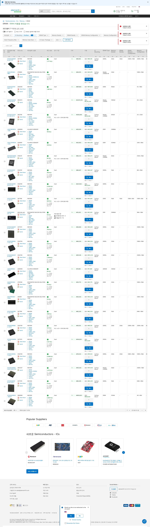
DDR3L (30, 62)
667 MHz (31, 305)
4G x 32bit (31, 106)
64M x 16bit (32, 317)
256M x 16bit (32, 65)
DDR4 (30, 90)
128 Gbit (31, 105)
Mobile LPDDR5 (33, 103)
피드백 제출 (13, 496)
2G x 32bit (31, 121)
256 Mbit (31, 134)
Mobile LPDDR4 (33, 118)
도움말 (128, 6)
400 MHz (31, 206)
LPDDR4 (31, 159)
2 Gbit (30, 78)
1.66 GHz (31, 262)
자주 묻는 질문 (14, 498)
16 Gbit (30, 91)
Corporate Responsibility (83, 496)
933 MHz (31, 66)
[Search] (93, 11)
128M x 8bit (32, 205)
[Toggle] (4, 31)
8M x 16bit (31, 176)
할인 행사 (118, 6)
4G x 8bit (31, 401)
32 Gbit (31, 400)
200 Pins (31, 125)
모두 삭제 (19, 28)
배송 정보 (45, 496)
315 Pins (31, 110)
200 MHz (31, 137)
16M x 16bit (32, 135)
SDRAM (31, 272)
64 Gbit (31, 119)
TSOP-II (31, 138)
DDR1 (30, 132)
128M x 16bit (32, 79)
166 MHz (31, 221)
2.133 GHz (31, 122)
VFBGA (31, 123)
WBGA (30, 292)
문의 (123, 6)
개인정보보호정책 (14, 512)
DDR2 (30, 202)
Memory (22, 21)
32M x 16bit (32, 149)
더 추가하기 (68, 40)
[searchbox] (70, 11)
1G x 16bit (31, 93)
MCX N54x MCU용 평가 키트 (86, 460)
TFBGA (30, 193)
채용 (77, 493)
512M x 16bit (32, 162)
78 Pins (31, 336)
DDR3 (30, 301)
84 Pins (31, 294)
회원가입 (122, 10)
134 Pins (31, 84)
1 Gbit (30, 175)
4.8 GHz (31, 107)
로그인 (118, 10)
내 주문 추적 (46, 487)
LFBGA (30, 109)
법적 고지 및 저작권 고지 (26, 512)
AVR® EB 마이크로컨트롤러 (35, 460)
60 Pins (31, 209)
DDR (30, 217)
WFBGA (31, 165)
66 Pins (31, 139)
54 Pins (31, 279)
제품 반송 (45, 493)
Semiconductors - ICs (12, 21)
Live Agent (13, 493)
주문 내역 (45, 490)
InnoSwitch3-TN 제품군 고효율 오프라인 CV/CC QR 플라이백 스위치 (112, 461)
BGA (30, 82)
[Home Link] (16, 11)
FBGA (30, 68)
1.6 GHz (31, 94)
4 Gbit (30, 63)
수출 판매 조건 (38, 512)
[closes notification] (148, 2)
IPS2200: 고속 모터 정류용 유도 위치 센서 (62, 461)
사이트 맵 (54, 512)
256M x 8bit (32, 331)
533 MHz (31, 81)
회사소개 (78, 487)
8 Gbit (30, 160)
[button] (13, 16)
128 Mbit (31, 273)
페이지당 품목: (8, 410)
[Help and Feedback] (144, 521)
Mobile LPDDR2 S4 (34, 77)
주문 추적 (134, 6)
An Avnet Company (15, 519)
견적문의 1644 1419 (15, 487)
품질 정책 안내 (80, 490)
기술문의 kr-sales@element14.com (19, 490)
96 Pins (31, 69)
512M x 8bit (32, 345)
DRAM (30, 61)
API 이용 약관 (46, 512)
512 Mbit (31, 147)
